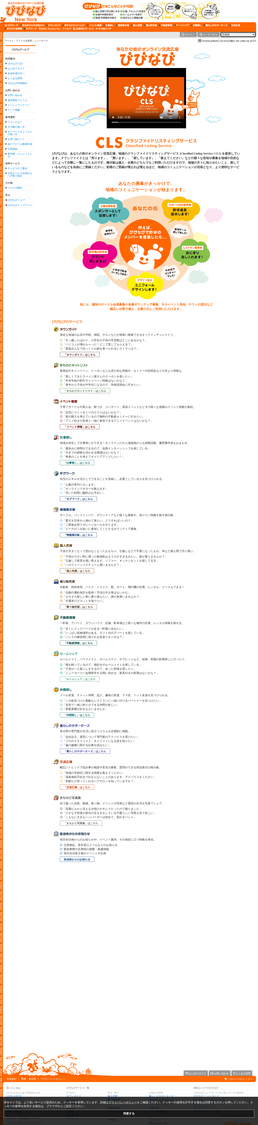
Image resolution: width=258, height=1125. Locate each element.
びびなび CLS (15, 63)
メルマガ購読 (15, 188)
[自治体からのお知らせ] (32, 25)
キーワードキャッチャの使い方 (20, 133)
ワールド (9, 40)
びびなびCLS (14, 1096)
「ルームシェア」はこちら (80, 679)
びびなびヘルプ (20, 49)
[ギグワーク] (30, 29)
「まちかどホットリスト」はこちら (85, 390)
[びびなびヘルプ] (67, 29)
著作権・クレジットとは (20, 155)
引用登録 (12, 149)
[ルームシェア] (181, 25)
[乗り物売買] (150, 25)
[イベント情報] (94, 25)
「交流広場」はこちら (77, 787)
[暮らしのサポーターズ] (215, 25)
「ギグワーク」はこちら (78, 498)
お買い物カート (16, 139)
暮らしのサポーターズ (161, 1096)
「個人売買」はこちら (77, 570)
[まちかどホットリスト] (74, 25)
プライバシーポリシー (53, 1079)
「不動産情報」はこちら (78, 643)
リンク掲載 (14, 110)
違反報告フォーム (17, 100)
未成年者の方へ (16, 73)
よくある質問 (15, 78)
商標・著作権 (28, 1079)
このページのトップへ (240, 1079)
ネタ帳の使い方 (16, 127)
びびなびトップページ (20, 205)
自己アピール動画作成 (20, 144)
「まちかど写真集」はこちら (81, 823)
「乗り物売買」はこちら (78, 606)
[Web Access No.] (50, 29)
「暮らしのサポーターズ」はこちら (85, 751)
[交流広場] (234, 25)
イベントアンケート (19, 105)
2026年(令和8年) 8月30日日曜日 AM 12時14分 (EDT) (229, 41)
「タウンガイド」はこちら (80, 354)
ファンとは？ (15, 122)
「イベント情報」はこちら (80, 426)
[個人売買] (136, 25)
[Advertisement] (20, 268)
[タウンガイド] (53, 25)
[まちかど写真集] (13, 29)
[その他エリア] (103, 29)
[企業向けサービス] (83, 29)
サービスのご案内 (17, 168)
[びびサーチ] (11, 25)
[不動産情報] (165, 25)
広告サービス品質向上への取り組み (20, 174)
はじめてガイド (16, 68)
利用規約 (11, 1079)
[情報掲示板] (122, 25)
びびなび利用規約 (17, 83)
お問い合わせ (15, 95)
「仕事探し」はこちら (77, 462)
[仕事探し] (109, 25)
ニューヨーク (41, 40)
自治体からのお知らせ (77, 859)
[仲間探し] (196, 25)
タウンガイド (73, 1096)
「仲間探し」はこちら (77, 715)
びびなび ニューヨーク (206, 1096)
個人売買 (112, 1096)
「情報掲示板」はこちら (78, 534)
